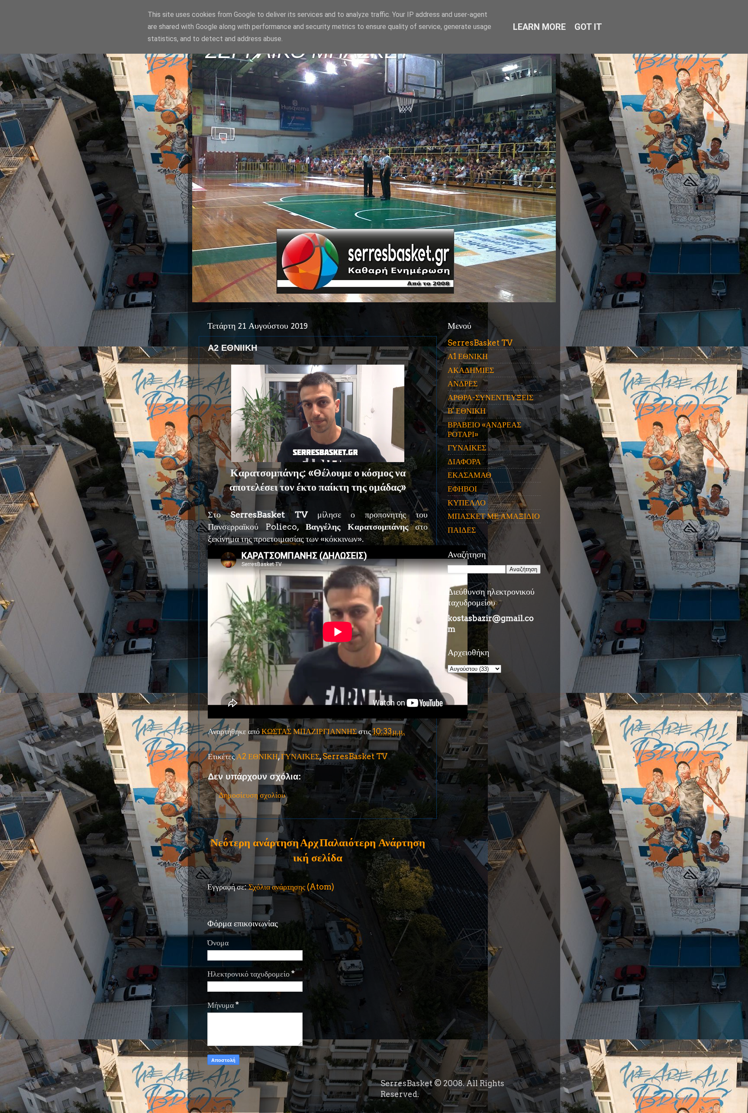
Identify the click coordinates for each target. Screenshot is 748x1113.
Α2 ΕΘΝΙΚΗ (257, 756)
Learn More (539, 27)
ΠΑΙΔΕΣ (462, 529)
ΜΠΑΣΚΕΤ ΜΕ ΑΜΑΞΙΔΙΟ (494, 516)
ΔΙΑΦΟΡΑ (464, 461)
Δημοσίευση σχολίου (252, 794)
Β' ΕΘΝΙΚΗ (467, 410)
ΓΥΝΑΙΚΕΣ (300, 756)
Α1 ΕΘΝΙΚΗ (468, 356)
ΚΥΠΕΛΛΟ (467, 502)
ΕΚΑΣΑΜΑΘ (469, 474)
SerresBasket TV (354, 756)
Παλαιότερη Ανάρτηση (372, 842)
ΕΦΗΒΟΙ (462, 488)
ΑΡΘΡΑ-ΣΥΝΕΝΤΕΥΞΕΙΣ (490, 397)
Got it (588, 27)
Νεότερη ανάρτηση (254, 842)
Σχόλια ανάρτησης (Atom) (291, 886)
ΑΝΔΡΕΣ (462, 383)
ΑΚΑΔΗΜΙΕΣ (471, 370)
